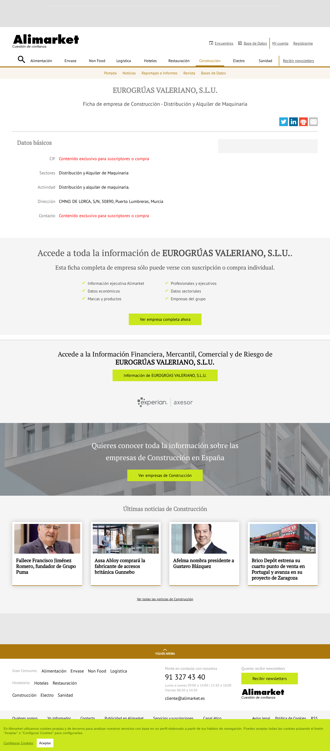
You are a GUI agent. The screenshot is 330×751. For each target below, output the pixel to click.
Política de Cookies (290, 718)
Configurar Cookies (18, 743)
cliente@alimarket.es (185, 698)
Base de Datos (255, 43)
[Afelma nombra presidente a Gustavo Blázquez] (204, 553)
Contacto (87, 718)
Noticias (129, 73)
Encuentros (224, 43)
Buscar (21, 59)
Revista (189, 73)
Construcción (210, 60)
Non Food (97, 60)
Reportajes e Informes (160, 73)
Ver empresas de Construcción (165, 475)
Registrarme (303, 43)
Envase (70, 60)
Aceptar (45, 743)
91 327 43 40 (185, 676)
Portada (110, 73)
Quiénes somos (25, 718)
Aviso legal (261, 718)
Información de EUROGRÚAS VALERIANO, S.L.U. (165, 375)
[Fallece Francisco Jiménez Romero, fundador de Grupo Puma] (47, 553)
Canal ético (212, 718)
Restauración (179, 60)
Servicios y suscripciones (173, 718)
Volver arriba (165, 653)
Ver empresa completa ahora (165, 319)
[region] (165, 735)
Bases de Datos (213, 73)
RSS (314, 718)
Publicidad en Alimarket (124, 718)
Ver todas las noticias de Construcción (165, 599)
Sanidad (265, 60)
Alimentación (41, 60)
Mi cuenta (280, 43)
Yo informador (59, 718)
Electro (239, 60)
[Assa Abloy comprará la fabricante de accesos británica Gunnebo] (126, 553)
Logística (123, 60)
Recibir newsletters (298, 60)
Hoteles (150, 60)
